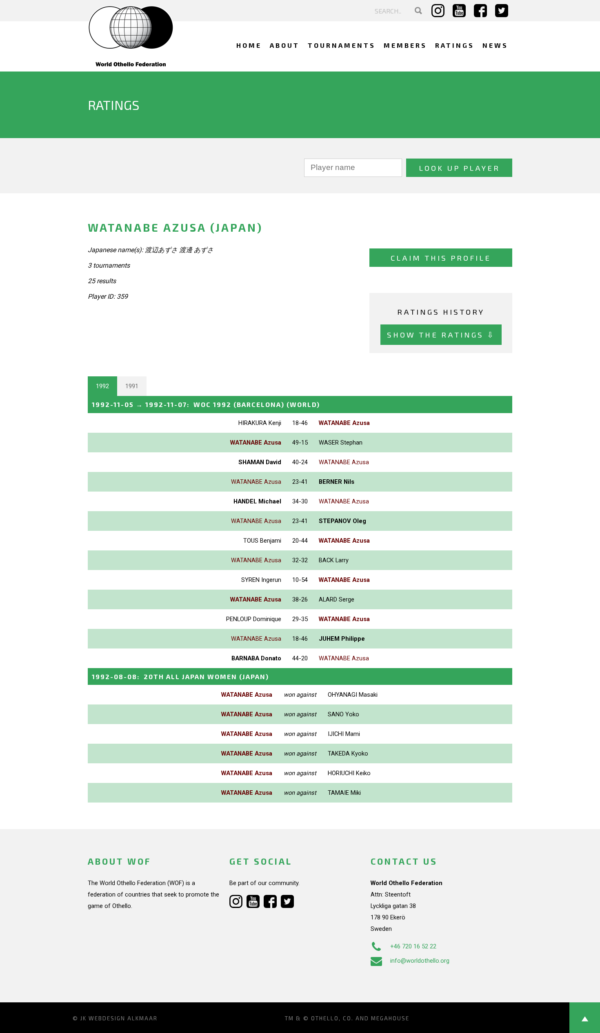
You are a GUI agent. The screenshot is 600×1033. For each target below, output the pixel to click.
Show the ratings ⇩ (441, 334)
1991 (131, 386)
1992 (102, 386)
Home (249, 45)
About (285, 45)
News (495, 45)
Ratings (454, 45)
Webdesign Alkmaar (123, 1018)
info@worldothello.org (419, 960)
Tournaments (342, 45)
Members (405, 45)
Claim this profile (441, 257)
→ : (206, 404)
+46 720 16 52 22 (413, 946)
